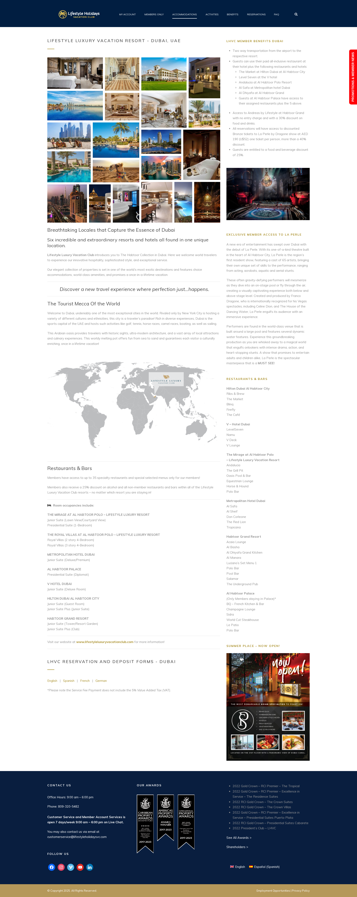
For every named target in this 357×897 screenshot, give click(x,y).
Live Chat (115, 822)
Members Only (154, 14)
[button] (75, 73)
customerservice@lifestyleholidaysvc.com (77, 837)
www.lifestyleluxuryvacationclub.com (104, 642)
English (52, 681)
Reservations (256, 14)
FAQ (276, 14)
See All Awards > (238, 838)
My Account (127, 14)
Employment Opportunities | (274, 890)
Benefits (232, 14)
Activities (212, 14)
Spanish (68, 681)
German (101, 681)
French (85, 681)
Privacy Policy (301, 890)
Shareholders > (237, 847)
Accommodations (184, 14)
